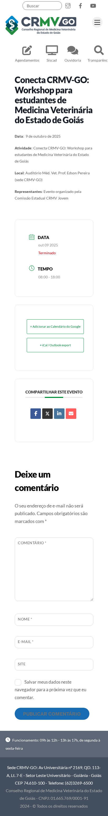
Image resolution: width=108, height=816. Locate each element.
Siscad (52, 60)
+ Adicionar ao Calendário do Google (55, 326)
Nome (25, 619)
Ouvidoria (72, 60)
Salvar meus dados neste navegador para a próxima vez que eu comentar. (50, 689)
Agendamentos (27, 60)
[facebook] (80, 4)
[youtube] (93, 4)
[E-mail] (71, 413)
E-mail (26, 641)
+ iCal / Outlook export (55, 345)
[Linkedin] (59, 413)
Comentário (32, 543)
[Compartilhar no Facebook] (35, 413)
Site (21, 664)
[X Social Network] (47, 413)
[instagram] (68, 4)
